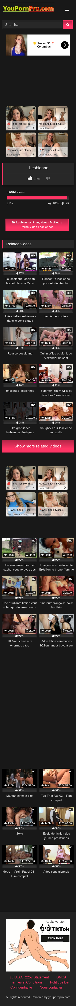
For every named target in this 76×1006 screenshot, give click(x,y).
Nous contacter (51, 987)
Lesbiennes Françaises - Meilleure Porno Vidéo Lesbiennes (39, 225)
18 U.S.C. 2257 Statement (29, 977)
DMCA (61, 977)
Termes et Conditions (26, 982)
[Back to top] (63, 993)
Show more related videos (38, 446)
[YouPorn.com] (31, 9)
